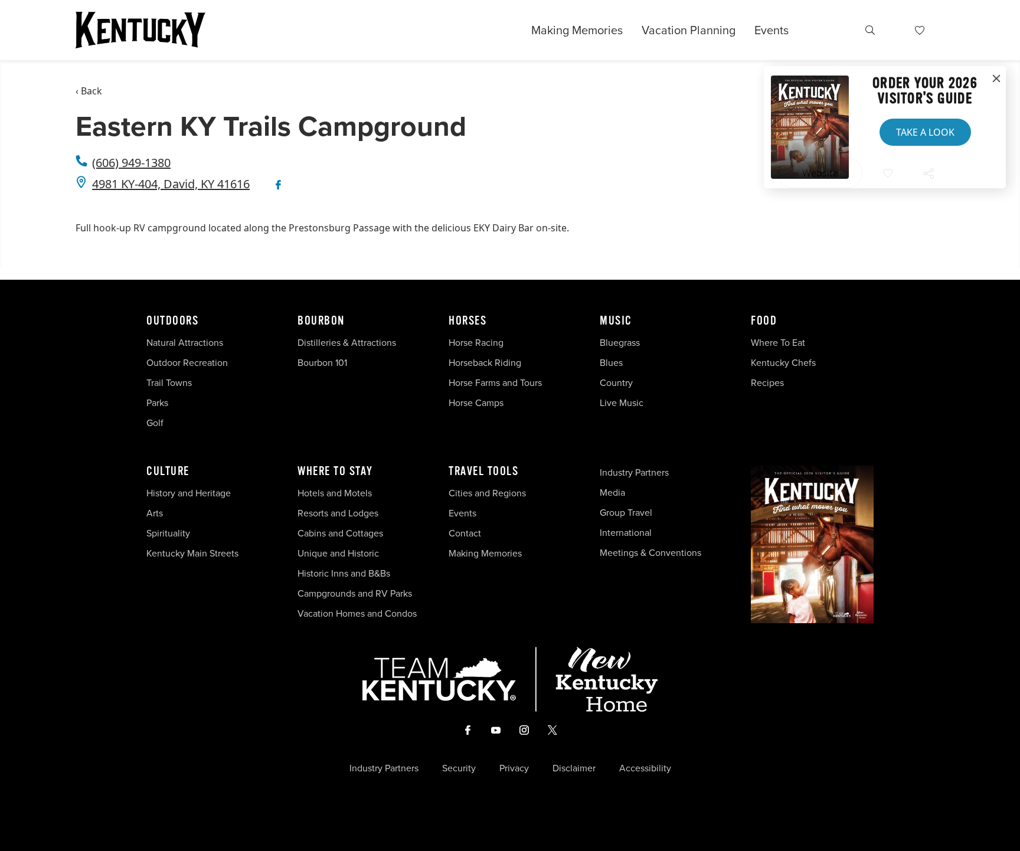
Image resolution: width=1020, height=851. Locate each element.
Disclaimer (574, 768)
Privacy (514, 768)
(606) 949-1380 (131, 163)
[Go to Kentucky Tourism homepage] (140, 30)
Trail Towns (169, 383)
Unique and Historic (338, 553)
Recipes (768, 383)
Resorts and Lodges (338, 513)
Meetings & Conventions (650, 552)
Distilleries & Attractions (347, 342)
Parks (157, 403)
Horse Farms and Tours (495, 383)
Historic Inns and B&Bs (344, 573)
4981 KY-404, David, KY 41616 (171, 184)
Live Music (621, 403)
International (626, 532)
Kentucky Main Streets (192, 553)
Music (616, 321)
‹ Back (89, 90)
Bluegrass (620, 342)
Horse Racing (476, 342)
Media (612, 492)
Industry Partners (634, 472)
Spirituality (169, 533)
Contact (465, 533)
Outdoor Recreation (187, 362)
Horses (467, 321)
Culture (167, 471)
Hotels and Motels (335, 493)
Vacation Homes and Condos (357, 613)
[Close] (996, 79)
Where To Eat (778, 342)
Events (771, 30)
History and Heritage (189, 493)
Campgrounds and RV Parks (355, 593)
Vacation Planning (688, 30)
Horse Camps (476, 403)
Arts (154, 513)
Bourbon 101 (322, 362)
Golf (155, 423)
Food (764, 321)
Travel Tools (483, 471)
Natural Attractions (184, 342)
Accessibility (645, 768)
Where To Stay (335, 471)
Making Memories (577, 30)
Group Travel (626, 512)
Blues (611, 362)
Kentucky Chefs (783, 362)
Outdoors (172, 321)
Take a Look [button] (925, 132)
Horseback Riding (485, 362)
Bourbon (321, 321)
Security (459, 768)
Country (616, 383)
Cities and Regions (487, 493)
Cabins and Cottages (340, 533)
